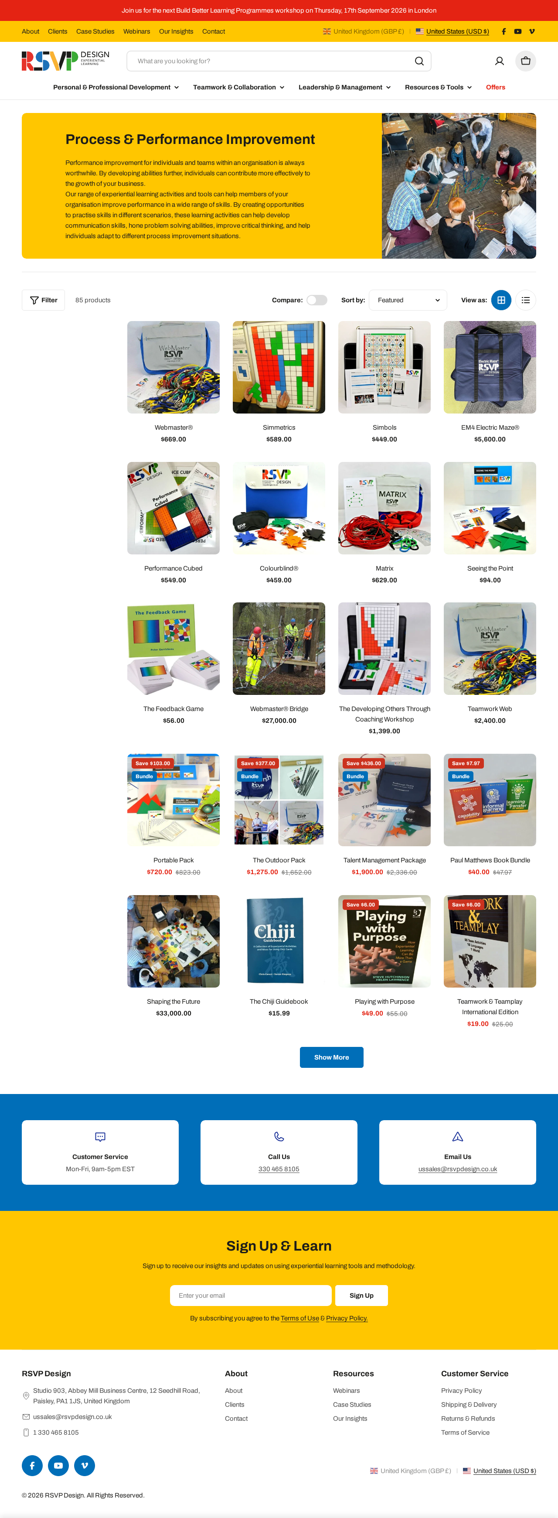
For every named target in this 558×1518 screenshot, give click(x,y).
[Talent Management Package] (384, 800)
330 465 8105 (279, 1169)
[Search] (419, 61)
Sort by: (353, 300)
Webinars (136, 31)
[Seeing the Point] (490, 508)
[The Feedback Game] (173, 648)
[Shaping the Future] (173, 941)
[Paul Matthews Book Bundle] (490, 800)
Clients (58, 31)
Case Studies (95, 31)
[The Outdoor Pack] (279, 800)
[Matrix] (384, 508)
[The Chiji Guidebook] (279, 941)
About (30, 31)
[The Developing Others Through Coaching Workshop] (384, 648)
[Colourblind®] (279, 508)
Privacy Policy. (347, 1318)
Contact (213, 31)
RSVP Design (64, 1495)
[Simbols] (384, 367)
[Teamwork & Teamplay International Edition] (490, 941)
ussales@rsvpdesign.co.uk (457, 1169)
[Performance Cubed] (173, 508)
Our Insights (176, 31)
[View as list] (525, 300)
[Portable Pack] (173, 800)
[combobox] (279, 61)
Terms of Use (300, 1318)
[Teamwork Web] (490, 648)
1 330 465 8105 (56, 1432)
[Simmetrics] (279, 367)
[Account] (499, 61)
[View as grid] (501, 300)
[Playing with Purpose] (384, 941)
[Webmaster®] (173, 367)
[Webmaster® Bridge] (279, 648)
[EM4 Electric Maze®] (490, 367)
